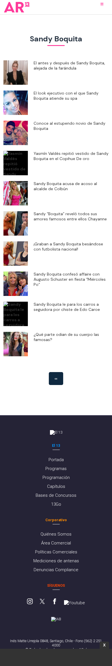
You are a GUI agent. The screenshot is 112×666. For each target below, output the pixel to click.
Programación (56, 477)
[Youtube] (74, 602)
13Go (56, 504)
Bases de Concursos (56, 495)
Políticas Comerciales (56, 552)
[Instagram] (30, 602)
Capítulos (56, 486)
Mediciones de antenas (56, 560)
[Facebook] (54, 602)
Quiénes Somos (56, 534)
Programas (56, 468)
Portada (56, 459)
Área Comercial (56, 543)
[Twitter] (42, 602)
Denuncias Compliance (56, 569)
